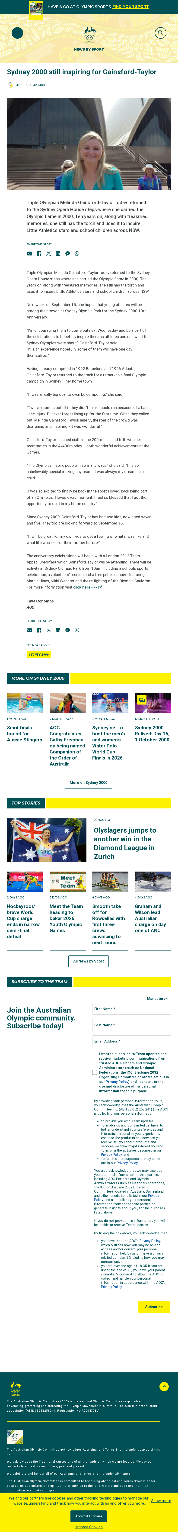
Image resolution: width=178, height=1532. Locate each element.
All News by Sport (88, 961)
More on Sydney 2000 (88, 782)
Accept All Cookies (88, 1516)
